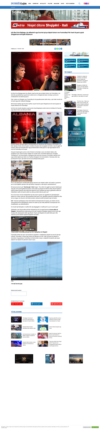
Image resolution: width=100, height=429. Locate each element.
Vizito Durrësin (70, 3)
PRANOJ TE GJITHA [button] (95, 427)
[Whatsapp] (57, 49)
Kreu (29, 3)
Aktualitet (43, 3)
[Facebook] (55, 49)
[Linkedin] (61, 49)
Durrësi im (35, 3)
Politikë (50, 3)
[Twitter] (59, 49)
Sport (62, 3)
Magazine (56, 3)
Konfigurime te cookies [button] (86, 427)
